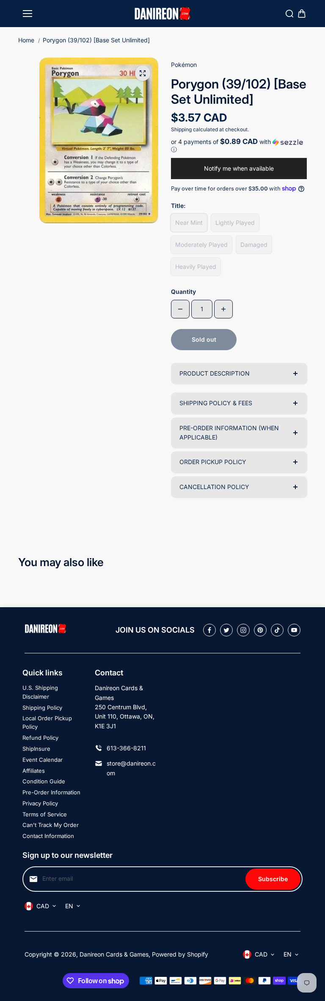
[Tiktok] (277, 630)
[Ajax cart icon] (302, 13)
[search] (289, 13)
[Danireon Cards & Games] (162, 14)
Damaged (253, 244)
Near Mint (189, 222)
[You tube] (294, 630)
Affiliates (33, 770)
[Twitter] (226, 630)
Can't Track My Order (50, 824)
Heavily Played (195, 266)
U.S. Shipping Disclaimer (40, 692)
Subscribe (273, 878)
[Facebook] (209, 630)
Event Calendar (42, 759)
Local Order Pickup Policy (47, 722)
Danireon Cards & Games (114, 954)
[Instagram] (243, 630)
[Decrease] (180, 309)
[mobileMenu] (27, 13)
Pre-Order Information (51, 792)
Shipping (181, 129)
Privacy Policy (40, 803)
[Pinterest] (260, 630)
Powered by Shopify (180, 954)
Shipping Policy (42, 707)
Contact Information (48, 835)
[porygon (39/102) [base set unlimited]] (142, 73)
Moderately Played (201, 244)
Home (26, 40)
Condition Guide (43, 781)
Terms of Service (44, 814)
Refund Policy (40, 737)
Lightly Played (235, 222)
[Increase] (223, 309)
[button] (239, 146)
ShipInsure (36, 748)
